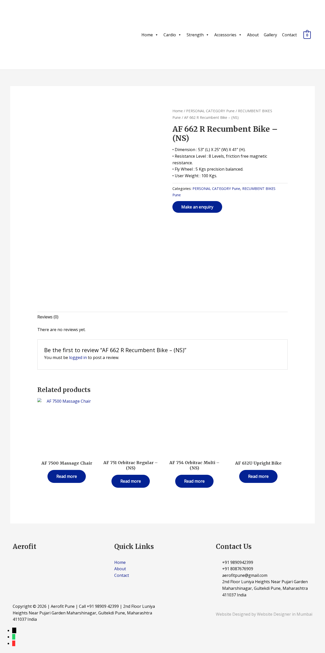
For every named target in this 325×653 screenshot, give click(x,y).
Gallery (270, 35)
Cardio (170, 35)
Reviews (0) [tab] (47, 317)
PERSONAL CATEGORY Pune (210, 110)
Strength (195, 35)
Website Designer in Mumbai (284, 614)
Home (147, 35)
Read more (66, 476)
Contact (289, 35)
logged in (78, 357)
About (253, 35)
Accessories (225, 35)
